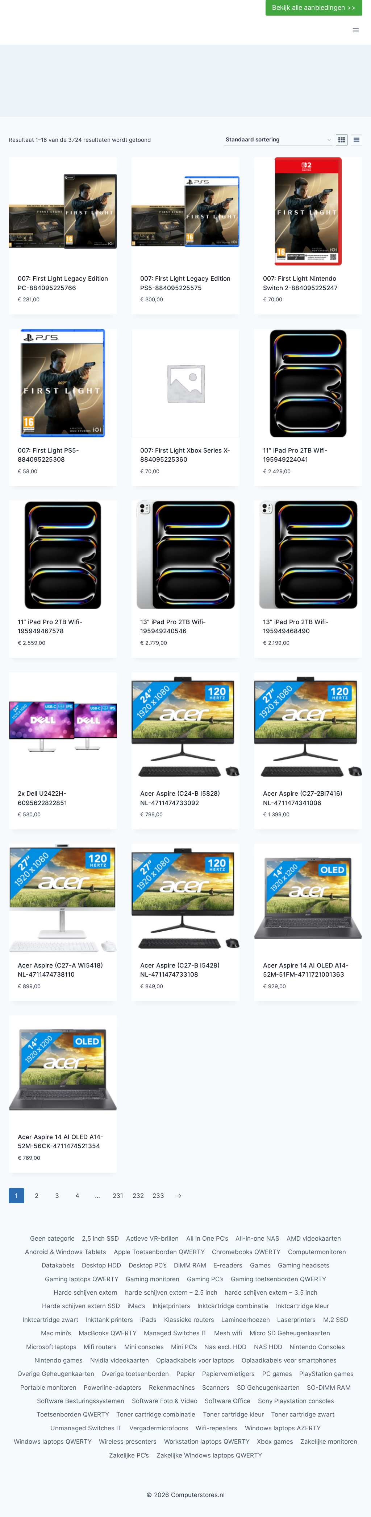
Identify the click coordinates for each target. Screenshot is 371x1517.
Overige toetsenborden (135, 1373)
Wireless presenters (128, 1441)
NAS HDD (268, 1347)
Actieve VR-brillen (152, 1238)
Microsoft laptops (51, 1347)
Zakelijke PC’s (129, 1455)
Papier (185, 1373)
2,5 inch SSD (100, 1238)
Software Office (227, 1401)
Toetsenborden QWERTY (73, 1414)
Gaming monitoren (152, 1279)
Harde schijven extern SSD (81, 1306)
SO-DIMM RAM (329, 1387)
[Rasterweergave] (341, 140)
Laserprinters (296, 1319)
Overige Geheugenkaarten (55, 1373)
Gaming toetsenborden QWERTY (278, 1279)
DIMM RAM (190, 1265)
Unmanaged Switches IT (86, 1428)
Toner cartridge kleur (233, 1414)
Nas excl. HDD (225, 1347)
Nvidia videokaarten (119, 1360)
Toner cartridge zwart (302, 1414)
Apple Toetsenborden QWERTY (159, 1252)
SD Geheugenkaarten (268, 1387)
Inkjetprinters (171, 1306)
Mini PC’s (184, 1347)
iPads (148, 1319)
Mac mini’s (56, 1333)
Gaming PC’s (205, 1279)
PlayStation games (326, 1373)
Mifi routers (100, 1347)
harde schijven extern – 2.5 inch (171, 1292)
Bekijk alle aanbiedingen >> (314, 7)
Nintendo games (58, 1360)
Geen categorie (52, 1238)
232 (138, 1195)
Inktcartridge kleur (302, 1306)
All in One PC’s (207, 1238)
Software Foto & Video (164, 1401)
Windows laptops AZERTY (283, 1428)
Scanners (215, 1387)
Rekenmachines (172, 1387)
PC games (277, 1373)
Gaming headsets (303, 1265)
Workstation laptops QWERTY (207, 1441)
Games (260, 1265)
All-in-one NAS (257, 1238)
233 (158, 1195)
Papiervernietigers (228, 1373)
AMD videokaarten (314, 1238)
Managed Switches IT (175, 1333)
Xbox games (275, 1441)
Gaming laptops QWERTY (81, 1279)
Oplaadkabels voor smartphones (289, 1360)
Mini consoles (144, 1347)
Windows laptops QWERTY (53, 1441)
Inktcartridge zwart (50, 1319)
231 (118, 1195)
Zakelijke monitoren (328, 1441)
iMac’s (136, 1306)
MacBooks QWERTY (108, 1333)
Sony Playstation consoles (296, 1401)
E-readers (227, 1265)
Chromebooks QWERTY (246, 1252)
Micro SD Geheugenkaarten (290, 1333)
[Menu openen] (355, 30)
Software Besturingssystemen (80, 1401)
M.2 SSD (335, 1319)
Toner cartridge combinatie (155, 1414)
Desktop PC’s (148, 1265)
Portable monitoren (48, 1387)
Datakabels (58, 1265)
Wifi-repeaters (216, 1428)
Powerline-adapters (112, 1387)
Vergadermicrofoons (158, 1428)
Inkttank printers (109, 1319)
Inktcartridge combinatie (232, 1306)
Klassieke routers (189, 1319)
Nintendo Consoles (317, 1347)
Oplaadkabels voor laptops (195, 1360)
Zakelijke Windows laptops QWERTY (209, 1455)
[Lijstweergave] (356, 140)
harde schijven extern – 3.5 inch (271, 1292)
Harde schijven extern (85, 1292)
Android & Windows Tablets (65, 1252)
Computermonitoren (317, 1252)
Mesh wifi (228, 1333)
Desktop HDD (101, 1265)
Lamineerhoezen (245, 1319)
